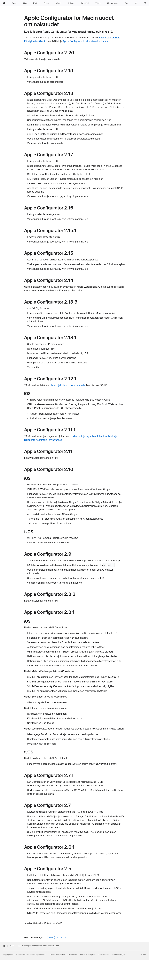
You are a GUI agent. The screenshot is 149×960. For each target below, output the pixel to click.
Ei (61, 937)
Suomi (143, 955)
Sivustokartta (104, 955)
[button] (136, 3)
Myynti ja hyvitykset (87, 955)
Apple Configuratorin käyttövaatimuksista (85, 41)
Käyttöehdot (72, 955)
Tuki (12, 946)
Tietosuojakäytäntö (57, 955)
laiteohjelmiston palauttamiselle (68, 385)
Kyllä (51, 937)
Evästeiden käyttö (118, 955)
